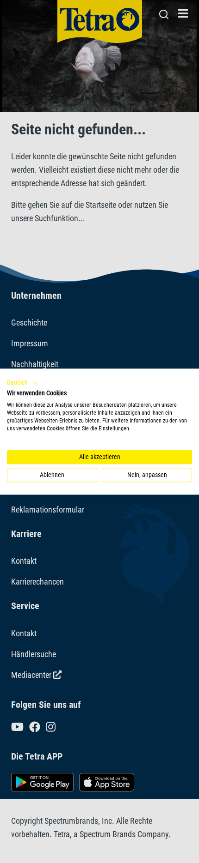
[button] (22, 382)
